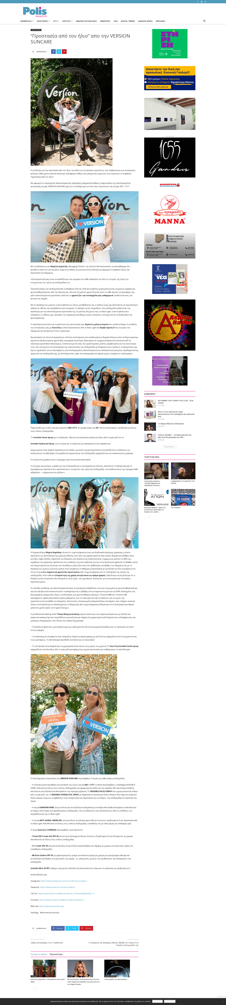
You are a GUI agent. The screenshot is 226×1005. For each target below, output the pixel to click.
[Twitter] (205, 1)
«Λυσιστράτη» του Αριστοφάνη (115, 979)
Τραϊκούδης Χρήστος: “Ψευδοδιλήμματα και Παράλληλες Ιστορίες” (152, 483)
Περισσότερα (56, 954)
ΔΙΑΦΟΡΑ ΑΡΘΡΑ (145, 21)
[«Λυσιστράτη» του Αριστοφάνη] (121, 968)
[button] (204, 21)
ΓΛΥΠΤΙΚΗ (34, 976)
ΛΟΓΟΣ (174, 504)
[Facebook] (197, 1)
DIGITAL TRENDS (128, 21)
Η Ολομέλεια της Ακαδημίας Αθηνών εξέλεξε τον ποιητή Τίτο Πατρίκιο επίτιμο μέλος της (114, 943)
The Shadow (175, 507)
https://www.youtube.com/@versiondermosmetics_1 (62, 900)
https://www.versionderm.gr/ (51, 906)
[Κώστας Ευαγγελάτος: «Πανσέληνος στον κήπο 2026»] (48, 968)
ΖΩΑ (116, 21)
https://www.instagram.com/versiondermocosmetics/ (64, 881)
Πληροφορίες (170, 1001)
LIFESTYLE (66, 21)
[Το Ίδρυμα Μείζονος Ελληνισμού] (150, 427)
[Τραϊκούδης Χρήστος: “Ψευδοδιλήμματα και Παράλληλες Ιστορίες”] (156, 470)
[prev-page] (32, 988)
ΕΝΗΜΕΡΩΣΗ (26, 21)
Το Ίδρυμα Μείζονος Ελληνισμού (171, 424)
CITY (55, 21)
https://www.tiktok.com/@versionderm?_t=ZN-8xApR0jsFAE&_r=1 (66, 893)
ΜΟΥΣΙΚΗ (147, 504)
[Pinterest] (64, 51)
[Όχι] (223, 1001)
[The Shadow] (183, 497)
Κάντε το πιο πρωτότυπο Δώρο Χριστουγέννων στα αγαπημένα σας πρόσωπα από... (176, 414)
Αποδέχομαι (157, 1001)
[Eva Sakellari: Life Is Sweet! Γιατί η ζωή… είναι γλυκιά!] (150, 403)
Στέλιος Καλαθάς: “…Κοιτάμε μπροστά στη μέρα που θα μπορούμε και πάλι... (174, 436)
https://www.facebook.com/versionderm (57, 887)
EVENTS (174, 478)
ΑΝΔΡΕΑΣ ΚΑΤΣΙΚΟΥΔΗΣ (86, 21)
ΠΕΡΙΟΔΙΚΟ (160, 21)
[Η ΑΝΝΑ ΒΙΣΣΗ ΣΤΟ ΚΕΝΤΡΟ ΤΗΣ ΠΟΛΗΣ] (183, 470)
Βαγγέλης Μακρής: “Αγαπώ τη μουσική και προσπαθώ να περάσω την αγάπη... (155, 509)
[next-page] (35, 988)
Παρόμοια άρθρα (39, 954)
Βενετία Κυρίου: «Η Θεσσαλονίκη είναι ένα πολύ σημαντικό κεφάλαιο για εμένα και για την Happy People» (83, 981)
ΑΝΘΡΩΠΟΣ (105, 21)
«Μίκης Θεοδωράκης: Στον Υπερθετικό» (47, 942)
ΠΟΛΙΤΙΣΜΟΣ (42, 21)
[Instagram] (201, 1)
